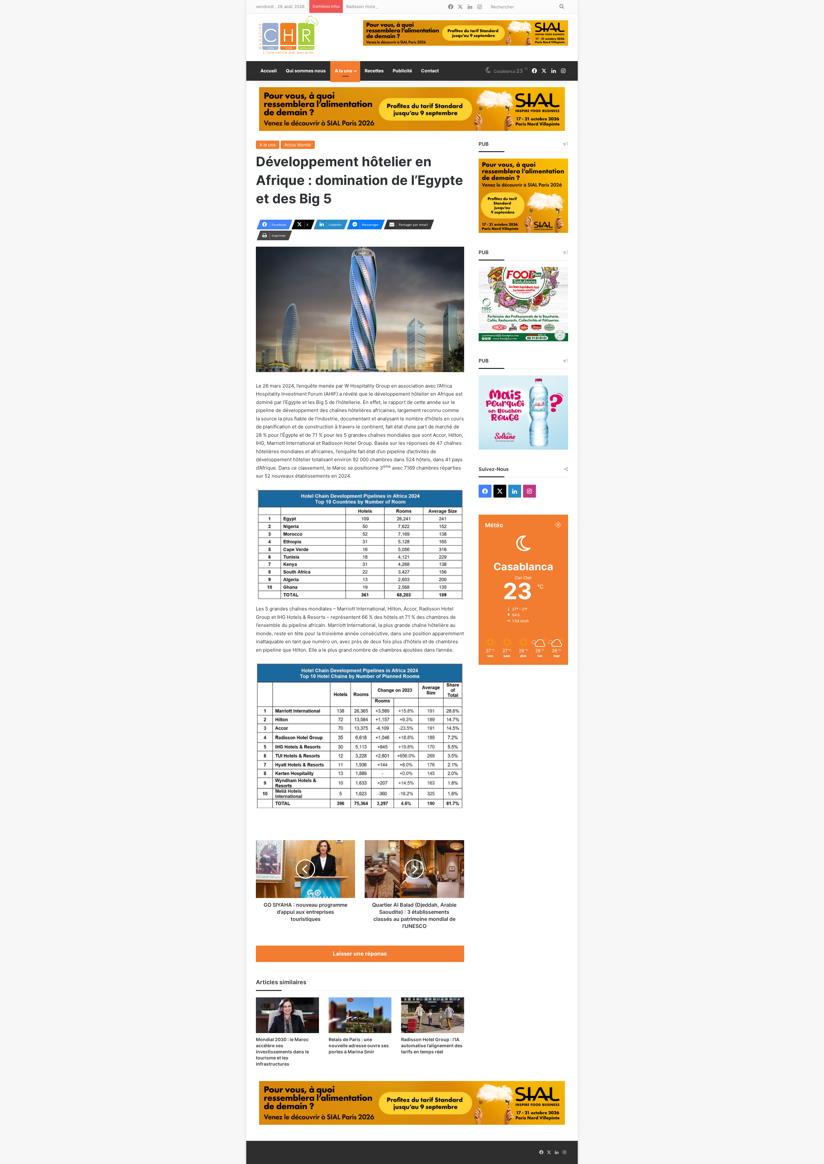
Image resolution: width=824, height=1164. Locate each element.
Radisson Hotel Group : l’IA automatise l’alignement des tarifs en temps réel (421, 6)
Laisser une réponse (360, 953)
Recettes (374, 70)
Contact (430, 70)
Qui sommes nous (306, 70)
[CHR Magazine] (288, 37)
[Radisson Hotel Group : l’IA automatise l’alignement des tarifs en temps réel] (432, 1015)
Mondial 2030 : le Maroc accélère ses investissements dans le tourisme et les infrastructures (282, 1052)
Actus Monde (297, 144)
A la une (343, 70)
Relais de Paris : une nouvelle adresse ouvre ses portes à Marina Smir (359, 1045)
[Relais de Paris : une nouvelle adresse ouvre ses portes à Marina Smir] (360, 1015)
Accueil (268, 70)
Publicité (402, 70)
